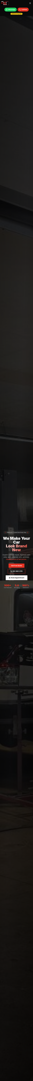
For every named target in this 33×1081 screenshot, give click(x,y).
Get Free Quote (16, 565)
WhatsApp (11, 9)
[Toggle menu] (30, 3)
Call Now (24, 9)
